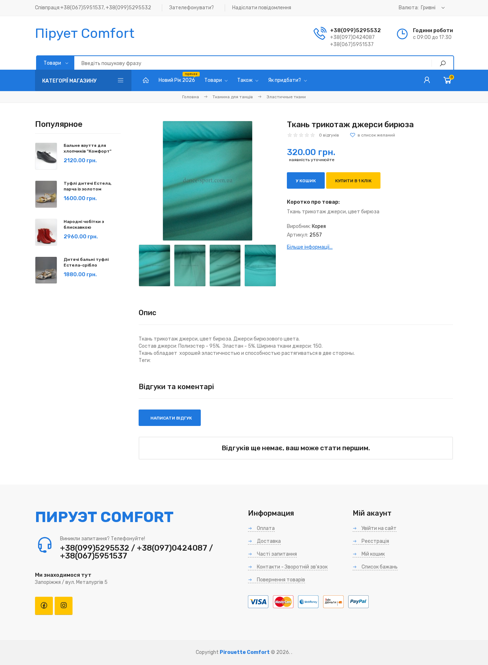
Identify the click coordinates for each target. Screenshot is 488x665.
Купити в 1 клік (353, 180)
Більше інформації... (310, 247)
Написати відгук (170, 418)
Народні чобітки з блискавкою (84, 224)
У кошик (306, 180)
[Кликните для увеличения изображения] (208, 181)
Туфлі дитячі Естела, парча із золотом (87, 186)
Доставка (268, 541)
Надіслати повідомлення (261, 8)
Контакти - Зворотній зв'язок (292, 567)
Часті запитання (276, 554)
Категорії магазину (69, 81)
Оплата (265, 528)
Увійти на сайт (378, 528)
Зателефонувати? (191, 8)
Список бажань (379, 567)
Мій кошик (372, 554)
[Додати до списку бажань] (372, 135)
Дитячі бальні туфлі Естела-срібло (86, 262)
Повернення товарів (280, 580)
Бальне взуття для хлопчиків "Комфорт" (87, 148)
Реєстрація (374, 541)
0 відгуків (329, 135)
